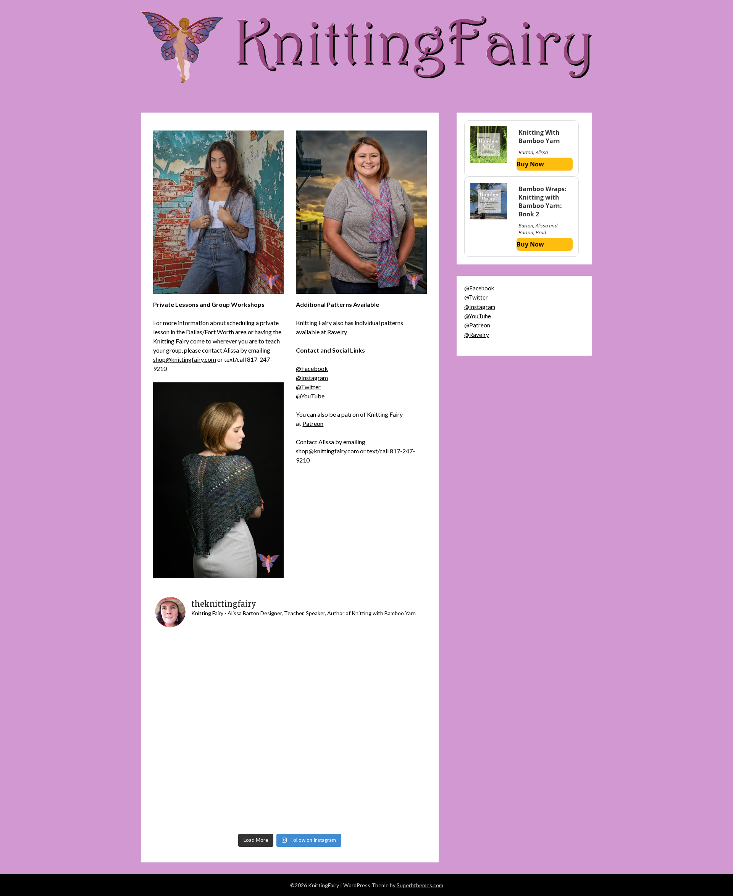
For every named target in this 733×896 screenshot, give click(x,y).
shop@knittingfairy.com (184, 359)
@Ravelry (476, 334)
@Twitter (308, 386)
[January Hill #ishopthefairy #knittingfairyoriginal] (189, 692)
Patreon (312, 423)
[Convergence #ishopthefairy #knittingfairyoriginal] (323, 692)
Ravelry (337, 331)
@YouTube (310, 396)
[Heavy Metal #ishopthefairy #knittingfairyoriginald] (391, 652)
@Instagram (312, 377)
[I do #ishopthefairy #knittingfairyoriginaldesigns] (256, 771)
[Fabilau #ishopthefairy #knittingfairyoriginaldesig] (189, 731)
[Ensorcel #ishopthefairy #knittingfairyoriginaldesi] (256, 692)
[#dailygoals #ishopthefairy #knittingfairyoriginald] (189, 810)
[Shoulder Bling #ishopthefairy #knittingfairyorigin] (323, 652)
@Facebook (312, 368)
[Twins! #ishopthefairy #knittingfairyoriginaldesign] (323, 731)
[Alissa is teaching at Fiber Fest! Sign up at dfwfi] (256, 652)
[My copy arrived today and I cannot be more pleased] (189, 652)
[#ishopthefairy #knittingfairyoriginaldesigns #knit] (391, 692)
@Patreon (477, 325)
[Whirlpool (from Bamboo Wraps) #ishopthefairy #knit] (256, 731)
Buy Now (530, 164)
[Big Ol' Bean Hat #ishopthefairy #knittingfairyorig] (323, 810)
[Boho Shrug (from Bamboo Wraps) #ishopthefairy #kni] (391, 771)
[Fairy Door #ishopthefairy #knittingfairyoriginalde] (391, 731)
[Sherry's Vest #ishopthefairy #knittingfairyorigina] (256, 810)
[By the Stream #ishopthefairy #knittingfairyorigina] (323, 771)
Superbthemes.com (420, 885)
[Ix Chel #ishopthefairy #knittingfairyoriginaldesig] (189, 771)
